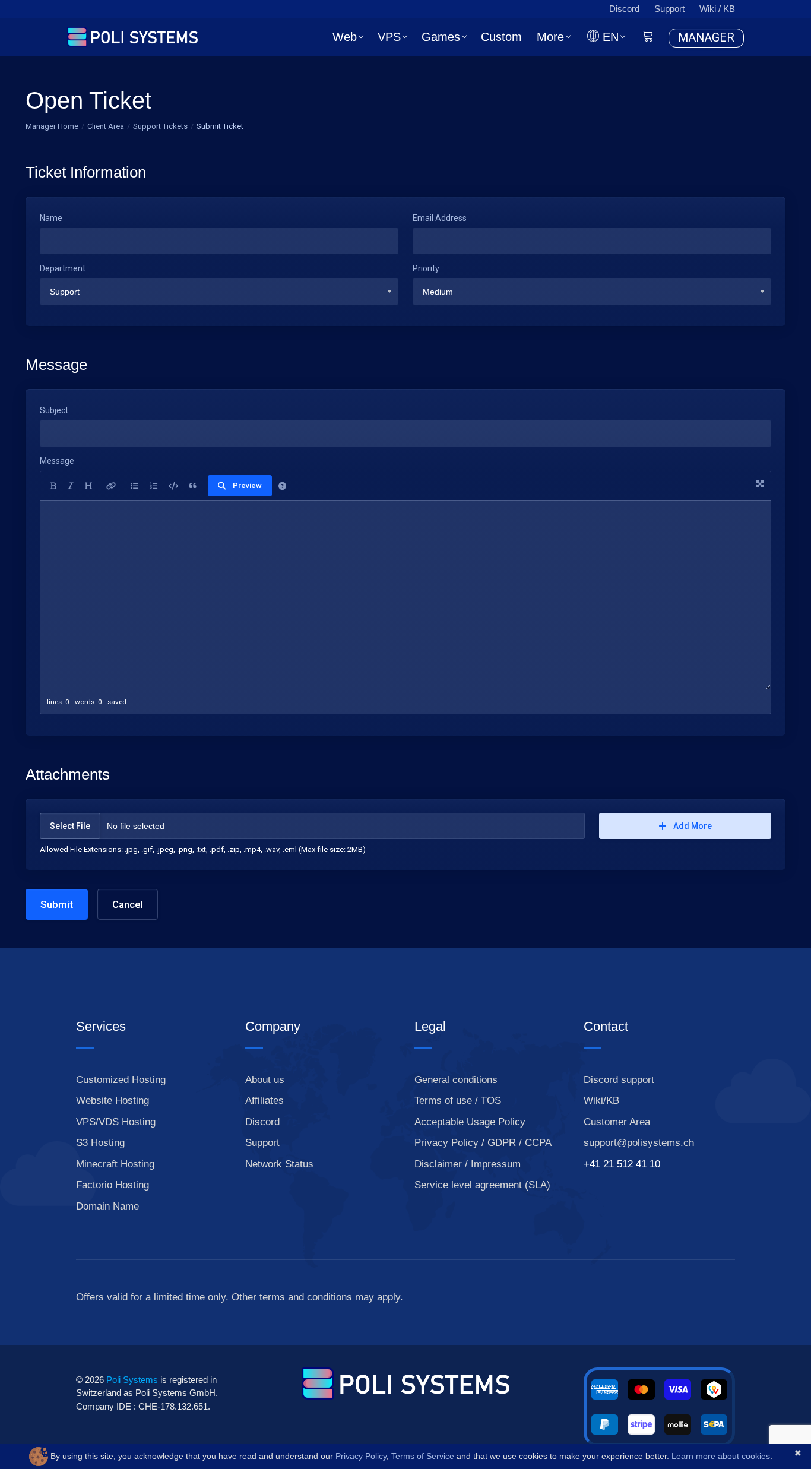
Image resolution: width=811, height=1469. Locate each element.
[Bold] (53, 485)
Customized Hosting (121, 1079)
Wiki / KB (717, 9)
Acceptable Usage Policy (469, 1122)
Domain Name (107, 1206)
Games (441, 36)
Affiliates (264, 1100)
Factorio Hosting (112, 1185)
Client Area (105, 126)
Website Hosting (112, 1100)
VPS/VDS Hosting (116, 1122)
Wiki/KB (601, 1100)
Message (57, 461)
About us (264, 1079)
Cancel (127, 904)
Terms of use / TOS (457, 1100)
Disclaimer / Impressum (467, 1164)
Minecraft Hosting (115, 1164)
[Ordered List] (153, 485)
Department (62, 268)
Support (669, 9)
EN (609, 36)
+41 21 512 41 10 (622, 1164)
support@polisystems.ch (639, 1142)
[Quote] (193, 485)
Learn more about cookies (720, 1456)
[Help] (282, 485)
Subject (54, 410)
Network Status (279, 1164)
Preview (247, 485)
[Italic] (70, 485)
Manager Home (52, 126)
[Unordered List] (134, 485)
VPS (389, 36)
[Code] (173, 485)
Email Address (440, 218)
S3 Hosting (100, 1142)
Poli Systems (131, 1380)
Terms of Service (422, 1456)
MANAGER (706, 38)
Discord (624, 9)
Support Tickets (160, 126)
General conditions (456, 1079)
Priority (426, 268)
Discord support (619, 1079)
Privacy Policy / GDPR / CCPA (483, 1142)
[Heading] (88, 485)
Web (344, 36)
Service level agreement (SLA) (482, 1185)
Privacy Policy (361, 1456)
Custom (501, 36)
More (550, 36)
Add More (692, 826)
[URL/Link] (111, 485)
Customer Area (617, 1122)
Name (51, 218)
